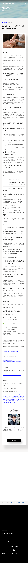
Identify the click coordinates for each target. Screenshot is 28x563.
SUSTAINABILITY (7, 533)
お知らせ (4, 22)
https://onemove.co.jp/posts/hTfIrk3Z (12, 375)
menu (25, 3)
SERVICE (4, 530)
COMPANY (5, 525)
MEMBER (4, 527)
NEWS (7, 502)
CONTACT (5, 538)
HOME (3, 502)
